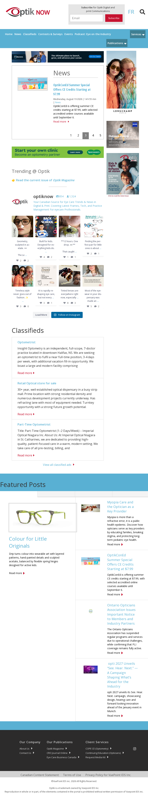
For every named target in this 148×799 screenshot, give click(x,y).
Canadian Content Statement (40, 775)
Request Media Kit (95, 757)
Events (68, 34)
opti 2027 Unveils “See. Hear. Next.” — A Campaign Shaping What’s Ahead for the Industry (122, 674)
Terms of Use (72, 775)
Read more (59, 125)
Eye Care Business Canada (61, 757)
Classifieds (29, 34)
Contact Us (25, 753)
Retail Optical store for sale (37, 383)
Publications (115, 43)
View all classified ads (57, 465)
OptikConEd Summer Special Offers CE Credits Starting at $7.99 (120, 562)
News (17, 34)
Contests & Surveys (50, 34)
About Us (24, 748)
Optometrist (27, 342)
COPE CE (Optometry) (97, 748)
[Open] (22, 226)
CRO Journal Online (57, 753)
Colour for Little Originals (28, 542)
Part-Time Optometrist (34, 424)
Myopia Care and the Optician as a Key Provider (120, 506)
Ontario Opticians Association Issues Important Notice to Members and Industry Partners (74, 89)
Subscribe (113, 18)
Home (8, 34)
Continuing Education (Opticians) (103, 753)
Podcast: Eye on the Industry (93, 34)
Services (136, 34)
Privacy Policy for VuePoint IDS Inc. (108, 775)
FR (131, 11)
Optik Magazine (55, 748)
